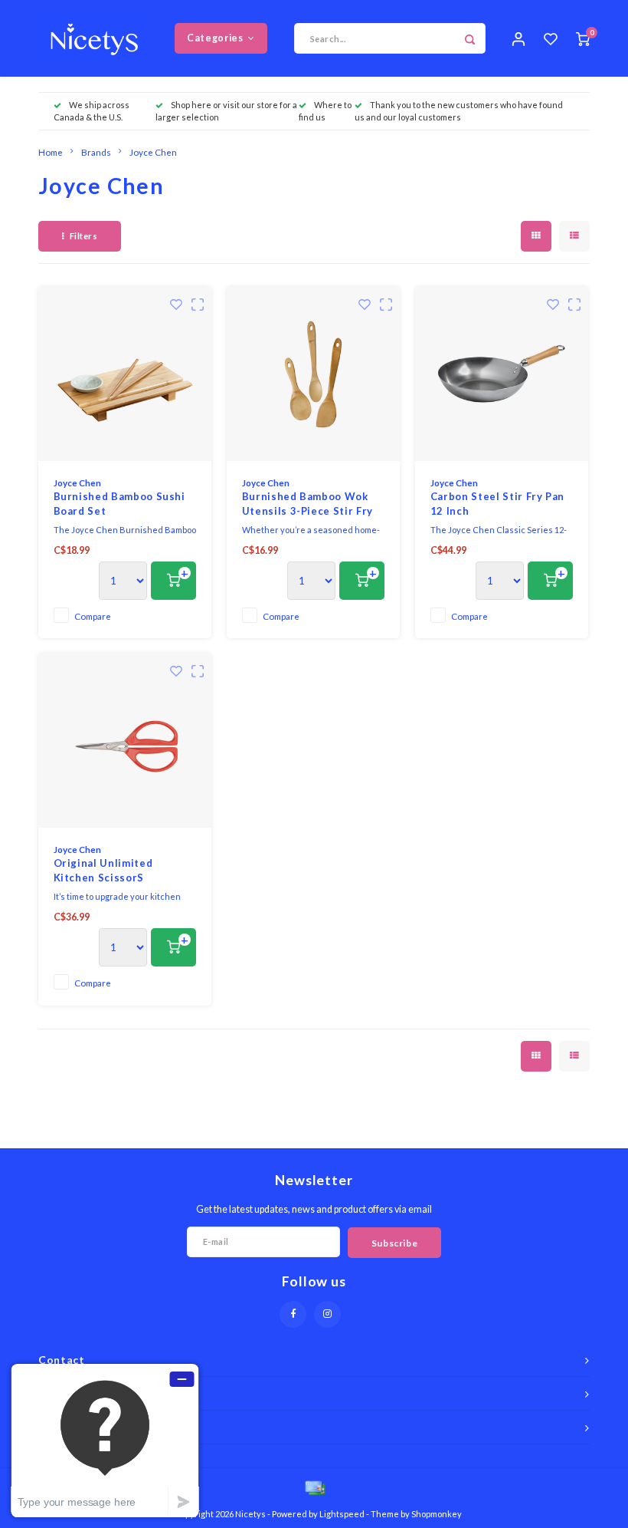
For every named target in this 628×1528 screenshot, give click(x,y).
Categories (215, 38)
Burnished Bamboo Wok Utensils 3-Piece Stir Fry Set (307, 504)
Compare (92, 616)
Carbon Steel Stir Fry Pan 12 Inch (497, 504)
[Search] (470, 38)
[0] (583, 38)
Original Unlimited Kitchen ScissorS (103, 870)
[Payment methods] (314, 1486)
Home (50, 152)
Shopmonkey (436, 1514)
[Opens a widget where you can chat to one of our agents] (104, 1440)
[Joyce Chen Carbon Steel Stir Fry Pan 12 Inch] (502, 374)
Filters (84, 236)
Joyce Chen (153, 152)
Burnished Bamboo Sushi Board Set (119, 504)
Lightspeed (342, 1514)
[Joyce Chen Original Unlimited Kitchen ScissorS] (125, 741)
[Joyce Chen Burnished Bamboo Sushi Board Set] (125, 374)
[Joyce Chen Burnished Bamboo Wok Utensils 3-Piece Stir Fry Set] (314, 374)
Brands (96, 152)
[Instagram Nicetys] (327, 1314)
